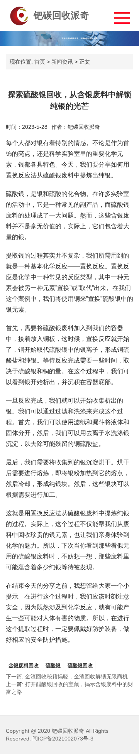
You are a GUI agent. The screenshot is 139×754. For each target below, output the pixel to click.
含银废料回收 (23, 665)
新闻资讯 (62, 62)
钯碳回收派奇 (61, 15)
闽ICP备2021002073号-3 (62, 738)
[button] (118, 16)
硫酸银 (53, 665)
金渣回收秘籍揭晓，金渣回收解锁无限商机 (76, 676)
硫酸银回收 (80, 665)
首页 (39, 62)
